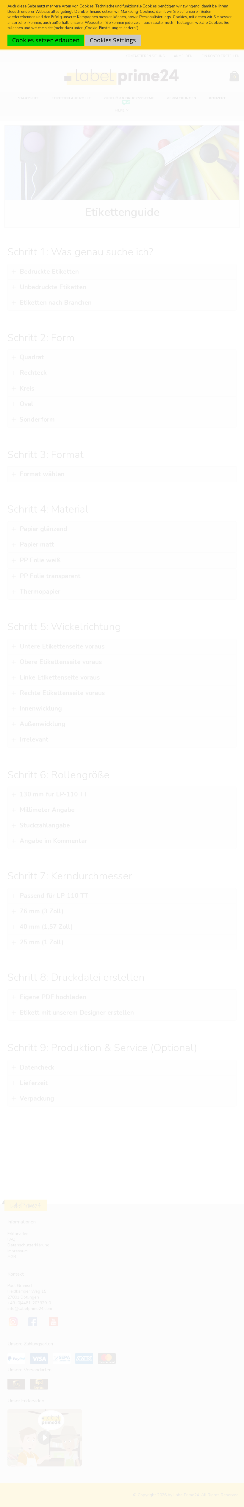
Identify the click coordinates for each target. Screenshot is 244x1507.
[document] (122, 25)
